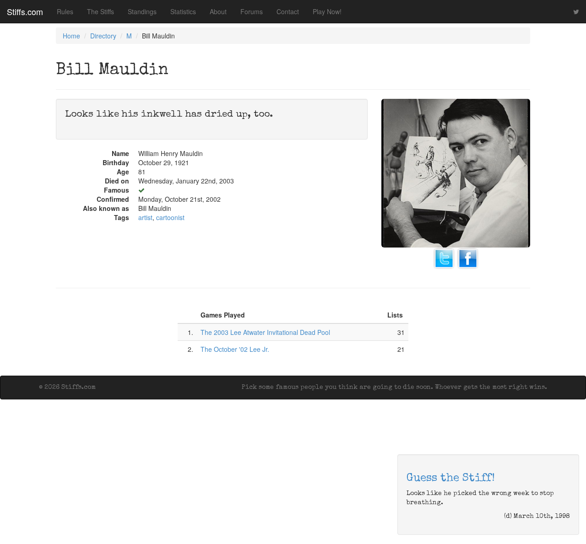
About (218, 11)
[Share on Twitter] (444, 257)
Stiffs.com (25, 11)
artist (145, 217)
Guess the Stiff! (451, 478)
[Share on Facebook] (468, 257)
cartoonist (170, 217)
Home (71, 35)
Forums (251, 11)
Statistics (183, 11)
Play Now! (327, 11)
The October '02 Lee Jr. (235, 349)
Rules (65, 11)
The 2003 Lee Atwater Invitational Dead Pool (265, 332)
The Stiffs (100, 11)
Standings (142, 11)
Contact (288, 11)
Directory (103, 35)
